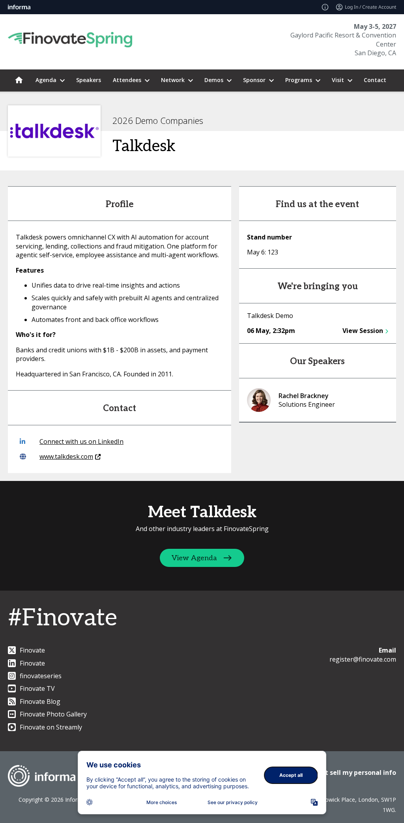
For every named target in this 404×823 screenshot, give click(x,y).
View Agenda (194, 558)
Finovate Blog (40, 701)
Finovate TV (37, 688)
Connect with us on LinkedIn (81, 441)
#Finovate (62, 618)
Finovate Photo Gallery (53, 714)
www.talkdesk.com (66, 456)
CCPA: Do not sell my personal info (341, 772)
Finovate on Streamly (51, 727)
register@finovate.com (362, 659)
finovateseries (41, 675)
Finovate (32, 650)
